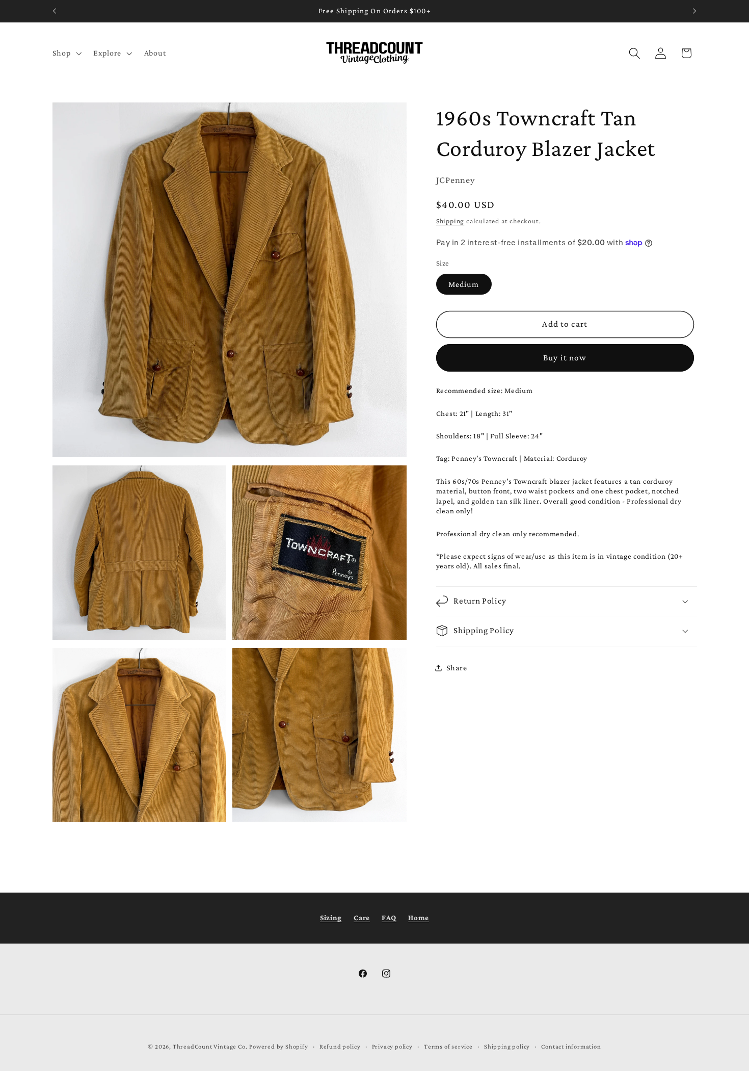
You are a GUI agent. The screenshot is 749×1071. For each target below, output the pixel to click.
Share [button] (456, 667)
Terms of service (448, 1047)
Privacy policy (392, 1047)
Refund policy (339, 1047)
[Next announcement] (694, 11)
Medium (463, 284)
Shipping (450, 221)
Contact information (571, 1047)
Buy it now (565, 357)
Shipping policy (507, 1047)
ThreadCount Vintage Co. (210, 1047)
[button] (66, 53)
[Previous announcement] (54, 11)
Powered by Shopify (278, 1047)
